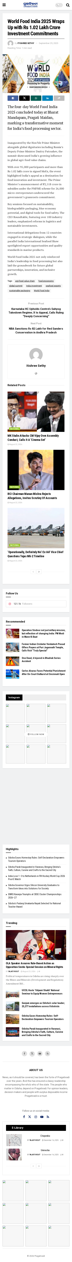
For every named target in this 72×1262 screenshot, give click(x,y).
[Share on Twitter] (24, 98)
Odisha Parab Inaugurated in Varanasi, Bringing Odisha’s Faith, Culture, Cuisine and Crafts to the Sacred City (42, 1032)
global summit (15, 286)
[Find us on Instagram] (35, 1117)
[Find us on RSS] (47, 1053)
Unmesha (45, 1150)
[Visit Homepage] (30, 5)
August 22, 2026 (15, 444)
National (14, 429)
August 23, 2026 (28, 971)
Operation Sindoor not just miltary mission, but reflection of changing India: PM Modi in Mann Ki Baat (43, 633)
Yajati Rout (13, 971)
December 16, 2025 (51, 1140)
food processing (46, 281)
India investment (34, 286)
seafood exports (53, 286)
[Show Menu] (4, 5)
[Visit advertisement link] (36, 806)
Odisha (12, 957)
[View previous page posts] (33, 571)
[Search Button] (67, 5)
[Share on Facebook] (13, 98)
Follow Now (37, 734)
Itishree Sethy (25, 43)
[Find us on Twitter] (32, 1054)
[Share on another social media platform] (59, 98)
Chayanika (45, 1135)
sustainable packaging (19, 290)
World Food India (41, 290)
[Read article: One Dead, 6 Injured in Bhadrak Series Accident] (12, 661)
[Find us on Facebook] (24, 1053)
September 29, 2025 (48, 43)
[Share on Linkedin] (47, 98)
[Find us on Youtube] (40, 1053)
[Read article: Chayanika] (14, 1140)
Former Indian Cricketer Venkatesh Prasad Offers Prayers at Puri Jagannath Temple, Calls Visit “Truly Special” (43, 647)
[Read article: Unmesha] (14, 1155)
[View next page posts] (39, 571)
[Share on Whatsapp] (36, 98)
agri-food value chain (25, 281)
